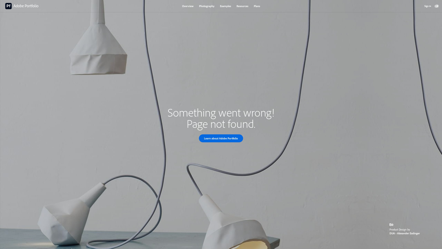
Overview (188, 6)
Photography (206, 6)
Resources (242, 6)
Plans (257, 6)
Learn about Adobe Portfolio (221, 138)
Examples (225, 6)
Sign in (427, 6)
